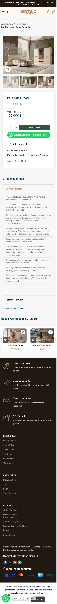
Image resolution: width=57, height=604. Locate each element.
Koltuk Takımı (9, 440)
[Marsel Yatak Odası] (42, 335)
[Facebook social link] (15, 161)
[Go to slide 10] (33, 71)
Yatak (6, 484)
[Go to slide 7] (26, 71)
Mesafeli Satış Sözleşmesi (10, 516)
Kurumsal (8, 505)
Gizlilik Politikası (11, 510)
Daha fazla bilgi (20, 599)
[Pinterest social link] (22, 161)
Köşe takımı (8, 458)
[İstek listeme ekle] (23, 332)
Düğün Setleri (9, 480)
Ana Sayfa (6, 24)
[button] (5, 55)
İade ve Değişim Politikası (15, 526)
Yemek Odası (9, 449)
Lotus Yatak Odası (14, 345)
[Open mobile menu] (3, 12)
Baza (5, 489)
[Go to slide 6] (23, 71)
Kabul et (38, 599)
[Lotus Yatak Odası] (15, 335)
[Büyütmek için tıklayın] (8, 69)
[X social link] (18, 161)
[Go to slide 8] (28, 71)
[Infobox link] (28, 367)
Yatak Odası (20, 24)
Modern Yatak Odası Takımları (16, 27)
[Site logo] (28, 12)
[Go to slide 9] (31, 71)
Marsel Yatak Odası (42, 345)
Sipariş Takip (9, 535)
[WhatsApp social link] (25, 161)
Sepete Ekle (34, 127)
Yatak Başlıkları (10, 493)
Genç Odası (8, 463)
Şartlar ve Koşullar (11, 521)
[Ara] (8, 12)
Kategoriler (9, 436)
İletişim (6, 530)
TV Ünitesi (8, 454)
